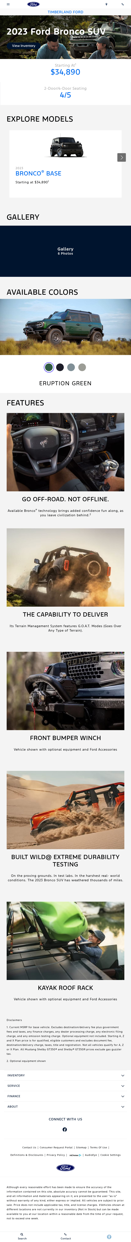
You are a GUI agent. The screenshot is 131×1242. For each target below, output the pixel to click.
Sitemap (81, 1147)
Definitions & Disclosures (26, 1155)
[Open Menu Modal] (8, 4)
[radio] (49, 367)
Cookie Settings (110, 1155)
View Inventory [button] (23, 46)
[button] (121, 157)
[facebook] (64, 1129)
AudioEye (91, 1155)
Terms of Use (98, 1147)
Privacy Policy (56, 1155)
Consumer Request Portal (56, 1147)
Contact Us (29, 1147)
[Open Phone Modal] (123, 4)
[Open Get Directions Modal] (106, 4)
